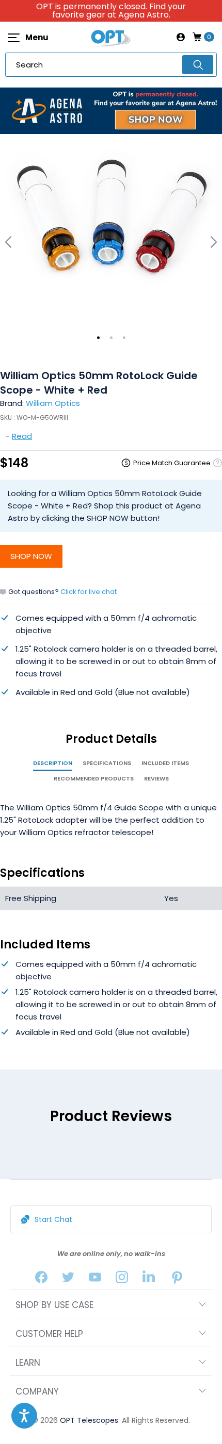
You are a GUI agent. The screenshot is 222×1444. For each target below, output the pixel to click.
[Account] (181, 37)
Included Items (165, 763)
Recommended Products (94, 778)
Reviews (156, 778)
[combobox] (111, 65)
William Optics (53, 403)
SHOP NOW (31, 556)
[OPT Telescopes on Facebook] (41, 1279)
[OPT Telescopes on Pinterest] (177, 1279)
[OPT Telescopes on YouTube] (95, 1279)
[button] (24, 1416)
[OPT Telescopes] (111, 37)
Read (22, 436)
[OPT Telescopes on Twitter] (68, 1279)
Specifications (107, 763)
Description (52, 763)
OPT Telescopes (89, 1420)
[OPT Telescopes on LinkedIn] (148, 1279)
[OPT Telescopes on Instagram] (122, 1279)
